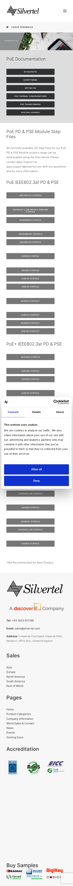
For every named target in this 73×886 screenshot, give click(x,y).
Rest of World (14, 686)
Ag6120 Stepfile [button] (30, 287)
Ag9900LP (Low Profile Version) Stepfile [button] (31, 211)
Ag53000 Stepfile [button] (30, 357)
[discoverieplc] (36, 608)
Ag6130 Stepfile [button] (30, 279)
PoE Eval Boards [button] (30, 113)
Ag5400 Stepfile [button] (31, 379)
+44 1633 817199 (23, 620)
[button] (65, 11)
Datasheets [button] (30, 72)
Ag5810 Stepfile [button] (30, 543)
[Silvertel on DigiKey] (55, 871)
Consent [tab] (13, 411)
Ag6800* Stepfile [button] (30, 521)
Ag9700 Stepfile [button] (30, 256)
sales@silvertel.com (27, 628)
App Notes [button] (30, 88)
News (9, 728)
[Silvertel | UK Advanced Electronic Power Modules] (25, 11)
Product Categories (18, 714)
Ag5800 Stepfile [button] (31, 507)
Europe (10, 672)
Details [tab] (36, 411)
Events (10, 732)
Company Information (19, 718)
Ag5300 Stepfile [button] (31, 371)
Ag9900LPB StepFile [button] (30, 242)
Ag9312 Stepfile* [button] (30, 315)
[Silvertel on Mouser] (34, 871)
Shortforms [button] (30, 80)
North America (15, 676)
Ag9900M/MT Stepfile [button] (30, 234)
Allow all (36, 469)
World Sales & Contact (20, 723)
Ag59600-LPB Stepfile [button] (30, 530)
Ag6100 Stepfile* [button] (30, 331)
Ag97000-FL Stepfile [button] (30, 195)
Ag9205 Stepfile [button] (30, 270)
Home (10, 709)
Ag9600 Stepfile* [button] (30, 323)
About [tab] (60, 411)
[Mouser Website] (14, 871)
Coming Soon (14, 737)
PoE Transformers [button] (30, 104)
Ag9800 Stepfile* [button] (30, 301)
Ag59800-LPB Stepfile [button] (30, 493)
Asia (9, 667)
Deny (36, 480)
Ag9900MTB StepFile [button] (30, 220)
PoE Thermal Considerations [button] (30, 96)
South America (15, 681)
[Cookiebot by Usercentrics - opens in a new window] (53, 402)
